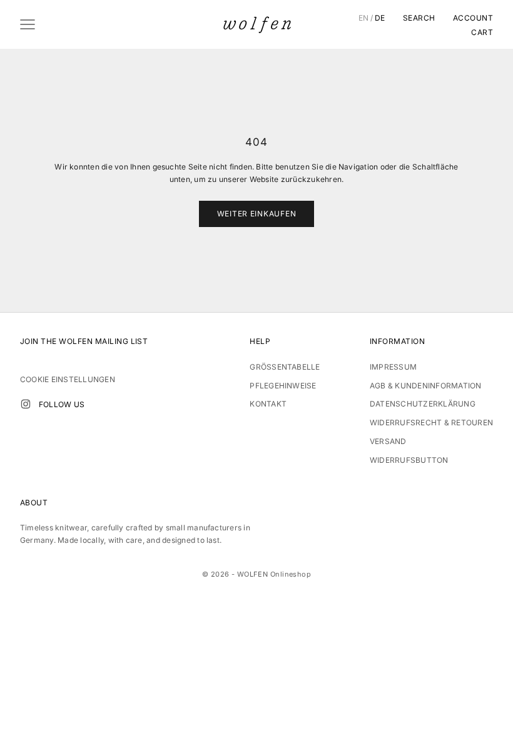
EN (363, 18)
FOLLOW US (61, 404)
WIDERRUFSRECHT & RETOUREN (431, 422)
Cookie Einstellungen (67, 379)
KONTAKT (268, 403)
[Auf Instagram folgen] (25, 404)
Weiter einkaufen (257, 213)
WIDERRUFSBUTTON (409, 460)
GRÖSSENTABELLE (285, 367)
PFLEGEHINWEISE (283, 385)
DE (380, 18)
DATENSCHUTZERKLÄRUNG (422, 403)
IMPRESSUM (393, 367)
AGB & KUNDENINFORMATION (426, 385)
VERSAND (388, 441)
